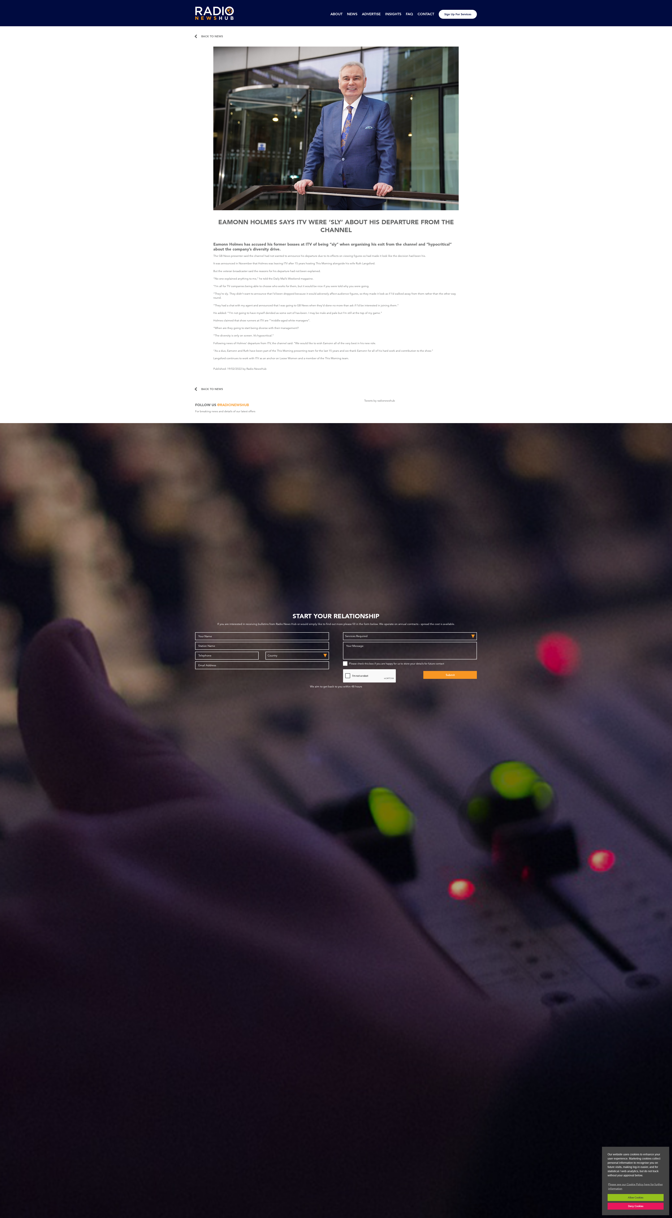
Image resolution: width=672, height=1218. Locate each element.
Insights (393, 14)
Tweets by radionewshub (379, 400)
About (336, 14)
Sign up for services (457, 14)
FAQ (409, 14)
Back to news (212, 36)
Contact (426, 14)
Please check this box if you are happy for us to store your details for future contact (396, 663)
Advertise (371, 14)
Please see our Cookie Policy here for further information (635, 1186)
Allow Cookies (635, 1197)
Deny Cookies (635, 1206)
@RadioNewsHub (233, 405)
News (352, 14)
